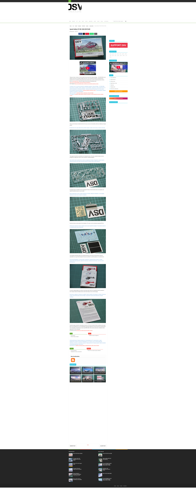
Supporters (106, 21)
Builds (102, 21)
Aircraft (73, 21)
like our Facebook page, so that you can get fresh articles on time (86, 83)
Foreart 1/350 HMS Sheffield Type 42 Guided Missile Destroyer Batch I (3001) (107, 464)
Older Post (103, 445)
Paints (83, 21)
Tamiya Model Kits (113, 77)
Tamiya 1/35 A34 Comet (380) (107, 453)
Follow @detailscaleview (119, 98)
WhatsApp (91, 33)
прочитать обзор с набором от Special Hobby (84, 92)
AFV (76, 21)
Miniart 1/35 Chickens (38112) (77, 453)
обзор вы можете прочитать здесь (89, 90)
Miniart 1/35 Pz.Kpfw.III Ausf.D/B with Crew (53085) (77, 479)
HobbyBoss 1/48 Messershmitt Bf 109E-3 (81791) (106, 469)
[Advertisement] (109, 11)
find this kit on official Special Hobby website (84, 330)
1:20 (115, 55)
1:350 (121, 55)
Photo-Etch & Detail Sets (114, 88)
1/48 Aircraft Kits (113, 79)
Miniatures (90, 21)
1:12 (112, 55)
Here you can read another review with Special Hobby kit (80, 82)
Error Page (124, 485)
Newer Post (72, 445)
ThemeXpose (74, 485)
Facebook (80, 33)
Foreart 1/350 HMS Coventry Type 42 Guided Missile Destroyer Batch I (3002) (107, 479)
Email (96, 33)
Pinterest (87, 33)
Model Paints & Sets (114, 83)
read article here (76, 81)
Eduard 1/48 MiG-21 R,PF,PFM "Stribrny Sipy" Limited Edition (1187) (77, 474)
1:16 (110, 55)
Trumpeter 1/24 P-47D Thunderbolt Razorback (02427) (77, 459)
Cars (79, 21)
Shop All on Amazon (118, 91)
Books (95, 21)
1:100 (118, 55)
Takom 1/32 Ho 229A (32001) (107, 473)
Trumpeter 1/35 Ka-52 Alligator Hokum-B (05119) (77, 469)
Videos (98, 21)
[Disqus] (88, 400)
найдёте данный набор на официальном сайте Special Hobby (87, 345)
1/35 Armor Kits (113, 81)
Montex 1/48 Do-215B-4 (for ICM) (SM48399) (107, 459)
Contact (121, 485)
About (118, 485)
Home (70, 21)
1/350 (123, 55)
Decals (86, 21)
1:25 (126, 55)
